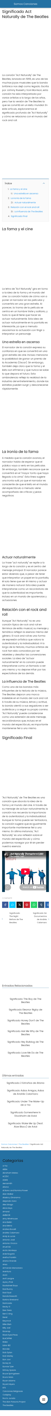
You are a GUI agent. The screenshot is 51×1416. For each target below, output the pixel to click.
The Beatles (8, 1405)
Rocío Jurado (9, 1398)
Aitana (6, 1187)
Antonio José (9, 1239)
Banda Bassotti (10, 1296)
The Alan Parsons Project (14, 1401)
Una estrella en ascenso (26, 193)
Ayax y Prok (8, 1282)
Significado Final (19, 216)
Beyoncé (7, 1320)
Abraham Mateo (10, 1173)
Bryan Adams (9, 1380)
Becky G (6, 1306)
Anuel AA (7, 1247)
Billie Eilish (7, 1324)
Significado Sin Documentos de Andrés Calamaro (40, 918)
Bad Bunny (8, 1289)
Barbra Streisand (10, 1299)
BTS (4, 1387)
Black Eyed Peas (10, 1335)
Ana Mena (7, 1225)
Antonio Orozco (10, 1243)
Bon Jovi (6, 1359)
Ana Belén (7, 1222)
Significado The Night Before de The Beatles (16, 918)
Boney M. (7, 1363)
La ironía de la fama (21, 198)
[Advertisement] (25, 45)
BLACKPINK (7, 1338)
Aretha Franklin (9, 1257)
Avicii (5, 1275)
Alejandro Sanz (9, 1201)
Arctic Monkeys (10, 1250)
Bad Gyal (7, 1292)
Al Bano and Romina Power (15, 1190)
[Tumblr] (41, 905)
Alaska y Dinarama (11, 1197)
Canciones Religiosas (13, 1391)
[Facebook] (5, 905)
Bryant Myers (9, 1384)
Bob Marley (8, 1356)
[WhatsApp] (34, 905)
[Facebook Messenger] (12, 905)
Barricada (7, 1303)
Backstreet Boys (10, 1285)
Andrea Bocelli (9, 1229)
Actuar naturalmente (25, 202)
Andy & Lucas (9, 1236)
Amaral (6, 1211)
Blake (5, 1342)
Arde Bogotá (9, 1254)
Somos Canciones (25, 4)
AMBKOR (6, 1215)
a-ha (5, 1165)
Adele (5, 1180)
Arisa (5, 1264)
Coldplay (7, 1394)
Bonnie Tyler (8, 1366)
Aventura (7, 1271)
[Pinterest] (27, 905)
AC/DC (6, 1176)
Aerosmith (7, 1183)
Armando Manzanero (13, 1268)
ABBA (5, 1169)
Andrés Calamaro (11, 1232)
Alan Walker (8, 1194)
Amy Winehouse (10, 1218)
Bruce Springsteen (11, 1373)
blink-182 (6, 1345)
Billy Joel (6, 1328)
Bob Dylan (7, 1352)
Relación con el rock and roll (25, 207)
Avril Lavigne (8, 1278)
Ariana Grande (9, 1261)
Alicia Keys (7, 1208)
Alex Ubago (8, 1204)
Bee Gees (7, 1310)
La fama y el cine (18, 189)
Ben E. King (7, 1313)
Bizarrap (6, 1331)
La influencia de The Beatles (29, 211)
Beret (5, 1317)
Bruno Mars (8, 1377)
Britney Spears (9, 1370)
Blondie (6, 1349)
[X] (19, 905)
